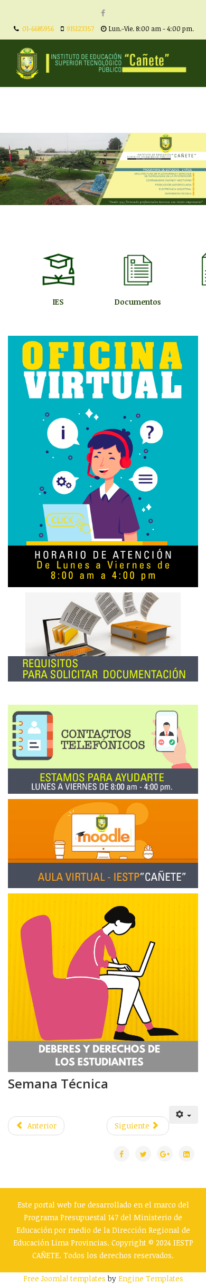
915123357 (80, 28)
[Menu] (193, 110)
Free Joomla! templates (64, 1278)
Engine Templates (150, 1278)
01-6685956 (38, 28)
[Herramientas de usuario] (184, 1115)
